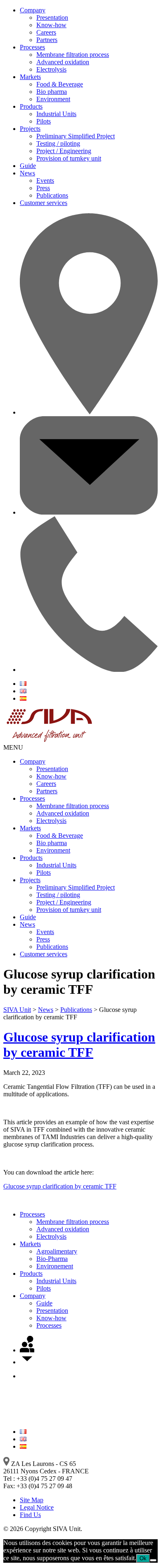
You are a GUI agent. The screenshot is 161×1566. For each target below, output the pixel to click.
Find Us (30, 1514)
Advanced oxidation (62, 61)
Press (43, 187)
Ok (143, 1558)
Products (31, 106)
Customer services (43, 202)
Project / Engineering (63, 150)
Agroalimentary (56, 1251)
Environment (53, 99)
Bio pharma (51, 91)
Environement (54, 1266)
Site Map (31, 1499)
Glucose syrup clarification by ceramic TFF (79, 1045)
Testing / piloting (58, 143)
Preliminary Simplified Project (75, 136)
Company (32, 10)
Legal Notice (37, 1507)
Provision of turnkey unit (68, 158)
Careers (46, 32)
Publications (52, 195)
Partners (46, 39)
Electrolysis (51, 69)
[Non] (153, 1560)
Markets (30, 76)
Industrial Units (56, 113)
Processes (32, 47)
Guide (28, 165)
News (27, 173)
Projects (30, 128)
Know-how (51, 24)
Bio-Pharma (52, 1258)
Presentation (52, 17)
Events (45, 180)
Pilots (43, 121)
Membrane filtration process (72, 54)
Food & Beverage (59, 84)
